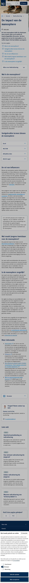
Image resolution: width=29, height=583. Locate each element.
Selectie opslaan (14, 574)
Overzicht (25, 533)
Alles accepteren (14, 579)
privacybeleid (16, 560)
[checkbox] (6, 564)
